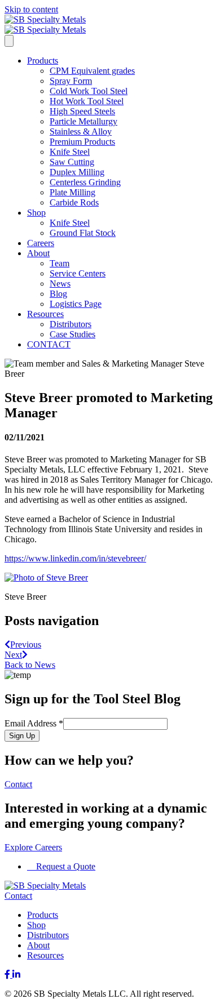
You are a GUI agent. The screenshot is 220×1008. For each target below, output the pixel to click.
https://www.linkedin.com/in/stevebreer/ (75, 558)
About (38, 253)
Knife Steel (70, 152)
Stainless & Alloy (81, 131)
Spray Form (71, 81)
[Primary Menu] (9, 41)
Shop (36, 212)
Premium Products (82, 141)
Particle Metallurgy (83, 121)
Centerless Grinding (85, 182)
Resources (45, 314)
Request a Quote (64, 866)
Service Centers (77, 273)
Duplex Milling (77, 172)
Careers (40, 243)
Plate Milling (72, 192)
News (60, 283)
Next (13, 654)
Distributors (70, 324)
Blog (58, 293)
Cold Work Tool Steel (88, 91)
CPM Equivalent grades (92, 70)
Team (59, 263)
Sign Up (22, 736)
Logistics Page (76, 304)
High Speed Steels (82, 111)
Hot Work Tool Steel (87, 101)
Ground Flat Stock (83, 233)
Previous (25, 644)
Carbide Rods (74, 202)
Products (42, 60)
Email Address (34, 723)
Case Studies (72, 334)
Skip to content (31, 9)
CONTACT (49, 344)
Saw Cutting (72, 162)
